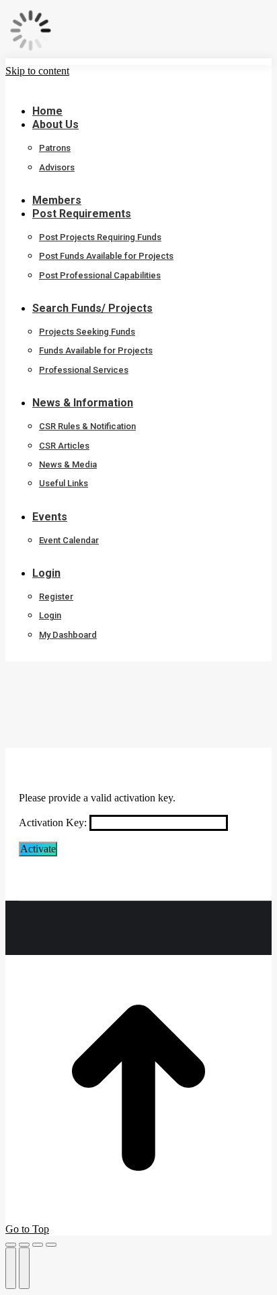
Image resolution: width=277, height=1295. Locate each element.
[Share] (24, 1245)
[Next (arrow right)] (24, 1268)
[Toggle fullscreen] (37, 1245)
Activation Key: (53, 822)
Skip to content (37, 70)
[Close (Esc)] (10, 1245)
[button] (106, 90)
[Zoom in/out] (51, 1245)
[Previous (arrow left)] (10, 1268)
